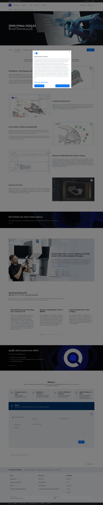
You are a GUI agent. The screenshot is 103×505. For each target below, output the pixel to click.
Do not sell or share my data (62, 85)
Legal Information (44, 82)
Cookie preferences (39, 85)
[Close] (69, 52)
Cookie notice (37, 82)
